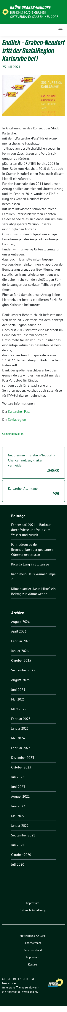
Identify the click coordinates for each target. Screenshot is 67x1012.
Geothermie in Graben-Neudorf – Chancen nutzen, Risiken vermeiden (33, 462)
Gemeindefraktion (12, 434)
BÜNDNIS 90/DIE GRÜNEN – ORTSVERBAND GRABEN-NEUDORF (34, 14)
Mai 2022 (18, 816)
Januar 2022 (20, 825)
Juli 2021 (17, 845)
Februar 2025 (21, 719)
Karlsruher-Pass (19, 411)
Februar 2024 (21, 748)
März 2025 (18, 709)
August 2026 (20, 621)
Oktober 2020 (21, 855)
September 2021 (23, 835)
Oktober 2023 (21, 767)
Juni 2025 (18, 689)
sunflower (31, 987)
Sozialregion (17, 419)
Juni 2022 (18, 806)
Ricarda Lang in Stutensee (30, 564)
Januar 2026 (20, 651)
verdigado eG (30, 992)
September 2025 (23, 670)
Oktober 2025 (21, 660)
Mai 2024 (18, 738)
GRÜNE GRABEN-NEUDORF (30, 7)
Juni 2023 (18, 787)
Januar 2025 (20, 728)
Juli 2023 (17, 777)
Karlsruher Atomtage (33, 491)
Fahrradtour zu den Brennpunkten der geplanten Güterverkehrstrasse (32, 549)
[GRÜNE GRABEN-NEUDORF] (5, 11)
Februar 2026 (21, 641)
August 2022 (20, 796)
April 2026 (18, 631)
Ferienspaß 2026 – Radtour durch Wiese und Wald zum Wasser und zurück (31, 530)
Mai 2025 (18, 699)
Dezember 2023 (22, 757)
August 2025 (20, 680)
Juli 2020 (17, 864)
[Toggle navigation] (60, 30)
